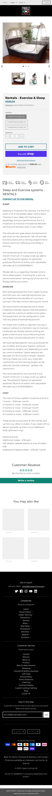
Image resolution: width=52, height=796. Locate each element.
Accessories (25, 629)
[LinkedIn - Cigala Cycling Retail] (35, 591)
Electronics (25, 617)
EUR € (21, 2)
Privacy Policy (26, 677)
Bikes (25, 623)
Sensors (26, 620)
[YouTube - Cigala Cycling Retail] (30, 591)
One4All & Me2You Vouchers (26, 671)
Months (8, 112)
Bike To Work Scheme (26, 665)
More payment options (26, 160)
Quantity (9, 133)
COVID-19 (26, 694)
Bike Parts (25, 626)
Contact (26, 654)
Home (26, 609)
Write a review (26, 480)
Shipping (9, 105)
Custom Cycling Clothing (26, 688)
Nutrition (25, 637)
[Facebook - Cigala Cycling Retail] (21, 591)
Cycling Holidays (26, 685)
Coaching (26, 682)
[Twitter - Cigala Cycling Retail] (16, 591)
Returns (26, 657)
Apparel (25, 634)
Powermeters (25, 612)
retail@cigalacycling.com (33, 586)
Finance (26, 662)
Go (46, 714)
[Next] (49, 66)
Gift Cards (26, 674)
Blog (26, 691)
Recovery (25, 632)
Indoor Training (25, 615)
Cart (47, 2)
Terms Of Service (26, 679)
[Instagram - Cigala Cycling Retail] (26, 591)
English (12, 2)
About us (26, 660)
